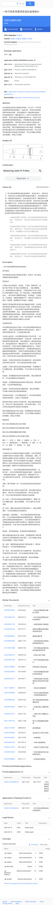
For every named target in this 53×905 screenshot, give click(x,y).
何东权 (29, 39)
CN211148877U (9, 688)
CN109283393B (9, 641)
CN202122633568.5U (11, 782)
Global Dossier (28, 97)
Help (17, 903)
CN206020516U (9, 742)
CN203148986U (9, 667)
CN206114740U (9, 747)
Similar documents (24, 92)
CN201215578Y (9, 728)
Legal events (12, 92)
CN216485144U (9, 617)
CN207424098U (9, 693)
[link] (8, 853)
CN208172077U (9, 714)
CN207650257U (9, 655)
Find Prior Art (27, 29)
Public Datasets (30, 902)
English (19, 35)
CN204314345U (9, 752)
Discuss (37, 97)
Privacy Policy (7, 903)
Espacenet (18, 97)
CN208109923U (9, 707)
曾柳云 (13, 39)
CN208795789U (9, 610)
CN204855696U (9, 636)
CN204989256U (9, 700)
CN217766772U (9, 721)
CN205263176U (9, 624)
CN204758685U (9, 759)
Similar (39, 29)
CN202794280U (9, 733)
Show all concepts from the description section (21, 883)
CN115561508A (9, 648)
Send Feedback (16, 902)
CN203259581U (9, 737)
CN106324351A (9, 629)
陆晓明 (24, 39)
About (5, 902)
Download (34, 845)
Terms (41, 902)
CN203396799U (9, 660)
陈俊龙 (18, 39)
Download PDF (12, 29)
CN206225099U (9, 672)
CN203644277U (9, 679)
